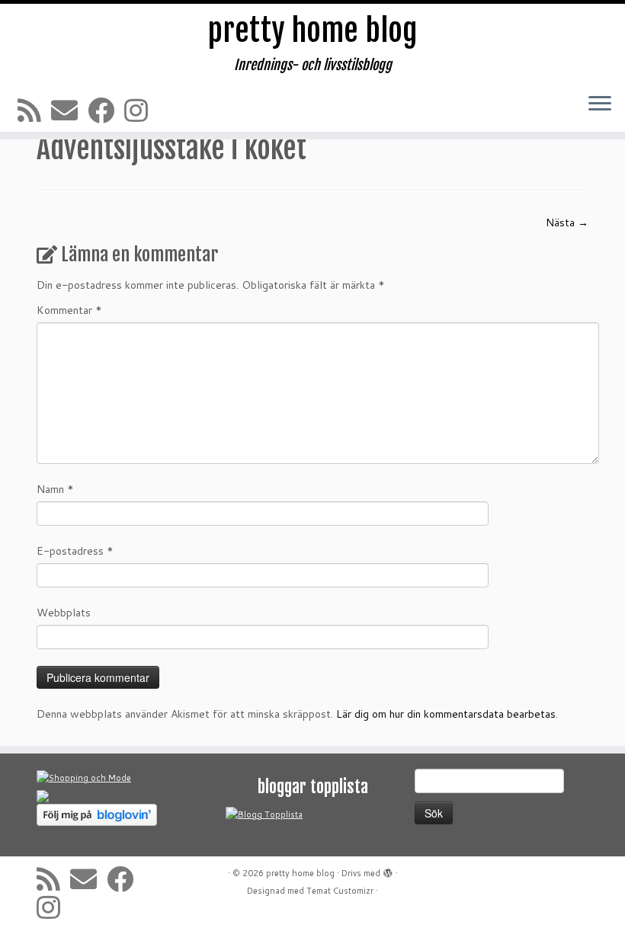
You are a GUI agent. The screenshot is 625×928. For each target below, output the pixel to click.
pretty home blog (312, 30)
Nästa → (567, 222)
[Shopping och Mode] (84, 778)
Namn (55, 489)
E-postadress (75, 550)
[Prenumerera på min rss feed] (34, 110)
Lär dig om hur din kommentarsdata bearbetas (446, 714)
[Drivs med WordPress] (388, 870)
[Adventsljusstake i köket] (291, 222)
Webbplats (64, 612)
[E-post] (69, 110)
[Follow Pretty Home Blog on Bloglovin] (97, 814)
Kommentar (69, 310)
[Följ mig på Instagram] (141, 110)
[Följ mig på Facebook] (106, 110)
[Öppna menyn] (599, 104)
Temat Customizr (339, 891)
